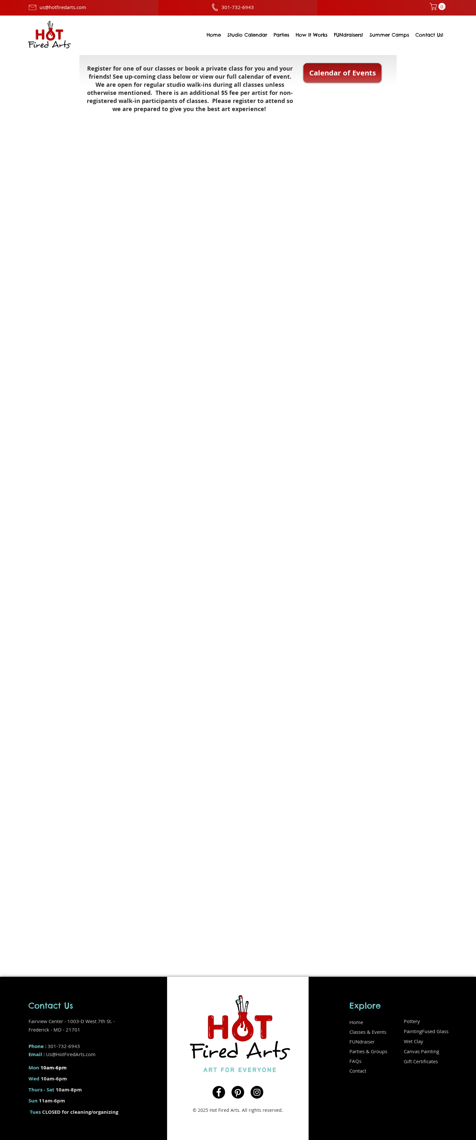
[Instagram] (257, 1092)
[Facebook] (218, 1092)
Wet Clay (413, 1041)
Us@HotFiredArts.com (71, 1054)
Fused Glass (435, 1031)
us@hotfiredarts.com (63, 7)
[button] (438, 6)
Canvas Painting (421, 1051)
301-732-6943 (64, 1046)
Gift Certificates (421, 1061)
